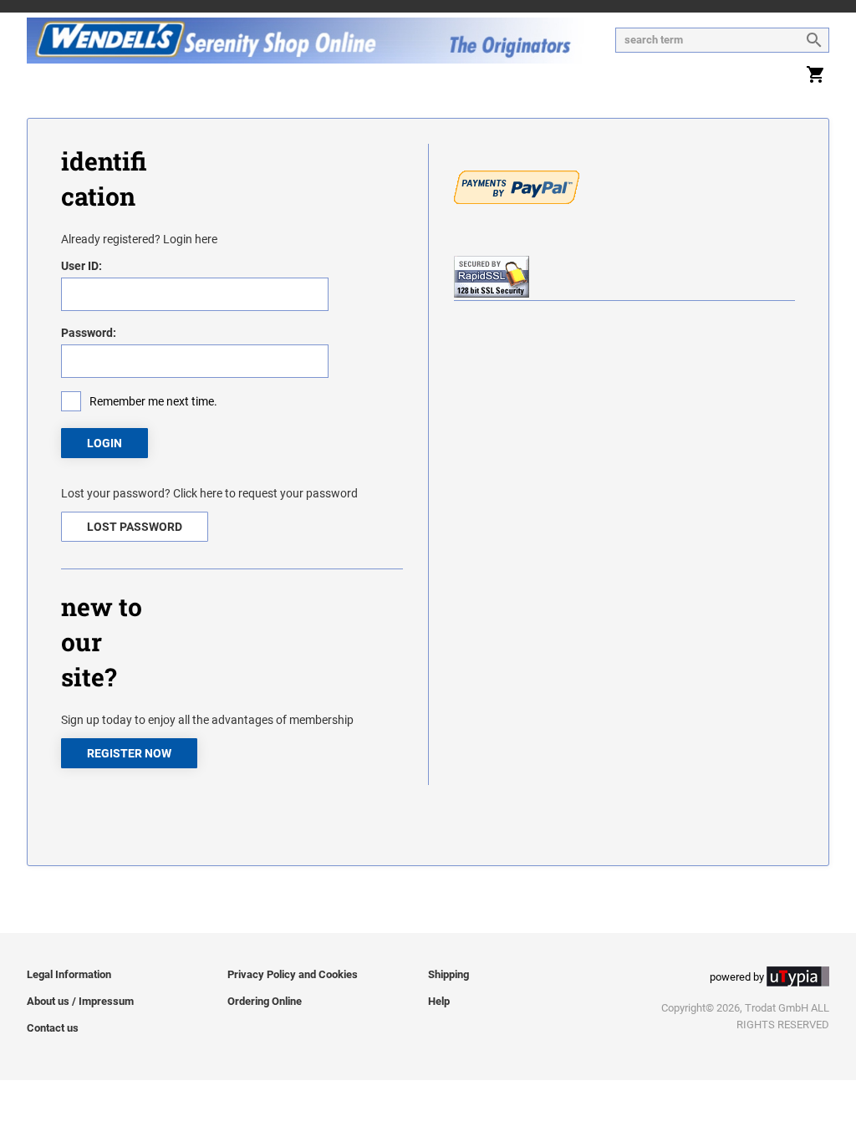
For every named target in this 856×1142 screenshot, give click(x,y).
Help (439, 1001)
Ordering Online (264, 1001)
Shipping (448, 974)
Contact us (53, 1028)
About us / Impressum (80, 1001)
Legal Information (69, 974)
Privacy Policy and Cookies (292, 974)
